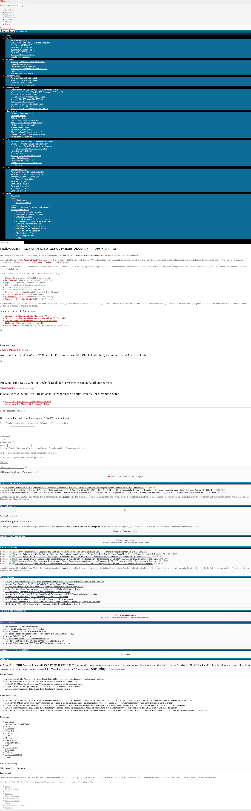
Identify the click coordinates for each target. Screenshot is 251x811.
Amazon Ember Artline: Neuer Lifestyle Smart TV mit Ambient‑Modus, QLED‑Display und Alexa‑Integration (51, 594)
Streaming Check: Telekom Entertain (26, 155)
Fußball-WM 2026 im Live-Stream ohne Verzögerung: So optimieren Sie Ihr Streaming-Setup (59, 393)
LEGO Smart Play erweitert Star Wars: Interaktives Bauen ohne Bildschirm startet (39, 599)
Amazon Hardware (19, 40)
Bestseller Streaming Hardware (29, 224)
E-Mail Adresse (7, 442)
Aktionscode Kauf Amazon (71, 255)
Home (8, 36)
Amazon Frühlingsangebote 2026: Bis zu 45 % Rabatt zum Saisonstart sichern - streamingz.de (44, 708)
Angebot (98, 665)
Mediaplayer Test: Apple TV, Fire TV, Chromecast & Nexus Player (38, 92)
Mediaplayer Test (12, 801)
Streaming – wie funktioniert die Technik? (28, 61)
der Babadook (27, 262)
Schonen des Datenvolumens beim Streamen (29, 68)
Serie (73, 669)
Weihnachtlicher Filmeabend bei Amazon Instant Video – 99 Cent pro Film (36, 318)
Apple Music (111, 665)
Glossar (19, 238)
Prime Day (32, 669)
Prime (24, 669)
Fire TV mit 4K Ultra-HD (21, 45)
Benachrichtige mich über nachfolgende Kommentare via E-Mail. (30, 453)
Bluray (142, 664)
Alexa (5, 665)
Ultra (111, 669)
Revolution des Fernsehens (22, 73)
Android (92, 665)
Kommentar (5, 436)
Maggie (17, 262)
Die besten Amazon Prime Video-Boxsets (28, 134)
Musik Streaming (12, 743)
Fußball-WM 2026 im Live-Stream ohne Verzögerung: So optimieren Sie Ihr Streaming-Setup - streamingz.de (50, 703)
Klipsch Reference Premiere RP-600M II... (196, 490)
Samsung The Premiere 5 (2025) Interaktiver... (125, 488)
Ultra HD (118, 669)
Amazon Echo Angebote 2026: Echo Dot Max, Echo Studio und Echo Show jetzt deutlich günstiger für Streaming (52, 601)
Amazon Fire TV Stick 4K (22, 47)
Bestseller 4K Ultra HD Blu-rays (29, 214)
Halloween (116, 255)
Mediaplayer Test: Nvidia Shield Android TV (29, 108)
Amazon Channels (18, 115)
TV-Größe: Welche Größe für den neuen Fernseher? (32, 141)
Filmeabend (106, 255)
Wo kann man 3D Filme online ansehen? (22, 627)
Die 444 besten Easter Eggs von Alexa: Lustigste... (137, 561)
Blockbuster (134, 665)
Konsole (8, 738)
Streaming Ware (12, 87)
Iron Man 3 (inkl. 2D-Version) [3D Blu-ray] (29, 404)
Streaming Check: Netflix (21, 83)
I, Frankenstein (49, 262)
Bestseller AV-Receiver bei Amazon (30, 226)
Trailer (8, 757)
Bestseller (9, 12)
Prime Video (51, 669)
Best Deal (9, 10)
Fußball (14, 205)
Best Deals (15, 195)
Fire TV (8, 38)
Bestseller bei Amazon (20, 209)
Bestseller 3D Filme (24, 217)
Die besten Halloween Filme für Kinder (28, 402)
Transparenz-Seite (66, 497)
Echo (7, 167)
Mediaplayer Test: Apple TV (22, 101)
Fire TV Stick (209, 665)
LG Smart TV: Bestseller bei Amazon (31, 148)
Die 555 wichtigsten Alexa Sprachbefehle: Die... (138, 559)
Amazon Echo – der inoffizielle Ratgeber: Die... (147, 554)
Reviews (67, 669)
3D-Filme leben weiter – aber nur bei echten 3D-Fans (27, 638)
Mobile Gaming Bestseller (27, 233)
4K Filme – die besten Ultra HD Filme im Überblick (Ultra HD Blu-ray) (35, 641)
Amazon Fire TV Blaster (21, 52)
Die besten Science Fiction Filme (24, 125)
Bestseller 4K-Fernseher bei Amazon (31, 228)
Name (3, 439)
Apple (104, 665)
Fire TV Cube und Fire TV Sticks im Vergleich (30, 43)
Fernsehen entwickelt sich (21, 151)
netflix (8, 745)
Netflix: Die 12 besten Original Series (26, 123)
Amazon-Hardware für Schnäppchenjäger (28, 172)
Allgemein (43, 255)
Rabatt (60, 669)
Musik (13, 198)
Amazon (15, 664)
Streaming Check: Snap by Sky (24, 85)
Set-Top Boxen (11, 747)
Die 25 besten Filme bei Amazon (24, 120)
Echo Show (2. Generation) (22, 179)
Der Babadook (11, 280)
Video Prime (10, 17)
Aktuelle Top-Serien (19, 118)
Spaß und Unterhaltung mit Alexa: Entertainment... (132, 563)
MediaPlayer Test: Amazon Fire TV (25, 94)
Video (123, 669)
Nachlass (12, 669)
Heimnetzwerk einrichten (21, 64)
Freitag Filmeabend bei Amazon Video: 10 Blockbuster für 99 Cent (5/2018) (36, 325)
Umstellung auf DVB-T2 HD (23, 160)
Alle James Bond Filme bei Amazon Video (28, 132)
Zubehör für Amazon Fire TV (23, 50)
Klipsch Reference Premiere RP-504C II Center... (197, 492)
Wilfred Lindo (21, 255)
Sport (82, 669)
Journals (8, 19)
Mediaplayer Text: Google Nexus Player (27, 106)
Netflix (18, 669)
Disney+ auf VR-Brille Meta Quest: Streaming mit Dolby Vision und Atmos (36, 596)
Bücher (8, 24)
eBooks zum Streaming (20, 57)
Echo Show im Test (19, 188)
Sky (79, 669)
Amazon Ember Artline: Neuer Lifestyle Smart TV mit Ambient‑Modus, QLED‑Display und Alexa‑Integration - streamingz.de (57, 710)
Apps (7, 726)
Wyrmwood (65, 262)
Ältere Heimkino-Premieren (22, 137)
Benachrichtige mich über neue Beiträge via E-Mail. (24, 457)
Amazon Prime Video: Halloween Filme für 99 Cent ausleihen (31, 320)
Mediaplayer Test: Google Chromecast (26, 104)
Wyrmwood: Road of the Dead (18, 299)
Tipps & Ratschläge (13, 754)
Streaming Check (12, 76)
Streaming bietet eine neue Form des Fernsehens (25, 629)
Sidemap (8, 808)
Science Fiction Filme (20, 127)
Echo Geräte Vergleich (20, 184)
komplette (227, 665)
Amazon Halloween (92, 255)
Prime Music (41, 669)
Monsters (38, 262)
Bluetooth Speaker (23, 202)
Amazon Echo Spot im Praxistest (19, 636)
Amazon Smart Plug (19, 181)
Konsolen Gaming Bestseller (28, 231)
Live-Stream (10, 740)
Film (189, 664)
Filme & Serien (11, 111)
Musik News (21, 200)
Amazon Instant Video (33, 260)
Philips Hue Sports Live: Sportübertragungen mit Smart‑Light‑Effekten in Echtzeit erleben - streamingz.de (49, 705)
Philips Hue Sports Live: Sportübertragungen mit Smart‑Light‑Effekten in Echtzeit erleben (42, 589)
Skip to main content (8, 1)
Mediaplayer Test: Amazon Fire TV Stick (28, 97)
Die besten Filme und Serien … (24, 113)
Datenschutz (83, 782)
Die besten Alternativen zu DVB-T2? (26, 162)
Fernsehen (9, 139)
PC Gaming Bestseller (25, 235)
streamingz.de (21, 31)
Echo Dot (165, 665)
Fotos (7, 736)
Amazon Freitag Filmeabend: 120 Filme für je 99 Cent (27, 316)
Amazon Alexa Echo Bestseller (29, 212)
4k (1, 665)
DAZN (149, 665)
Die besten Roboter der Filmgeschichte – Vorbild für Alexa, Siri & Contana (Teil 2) (39, 634)
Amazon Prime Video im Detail (24, 78)
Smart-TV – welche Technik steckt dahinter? (29, 144)
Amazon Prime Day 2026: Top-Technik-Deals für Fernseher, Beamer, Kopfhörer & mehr (56, 382)
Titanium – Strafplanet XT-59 (17, 294)
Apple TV (118, 665)
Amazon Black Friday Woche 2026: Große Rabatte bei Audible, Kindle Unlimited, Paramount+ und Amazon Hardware (75, 355)
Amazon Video (82, 665)
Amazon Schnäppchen (20, 186)
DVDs (153, 665)
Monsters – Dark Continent (16, 292)
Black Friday (126, 665)
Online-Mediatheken (19, 158)
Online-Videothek (18, 71)
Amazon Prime (30, 664)
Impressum (71, 782)
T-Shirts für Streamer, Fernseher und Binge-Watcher (32, 207)
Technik (8, 752)
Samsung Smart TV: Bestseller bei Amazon (34, 146)
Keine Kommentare (129, 255)
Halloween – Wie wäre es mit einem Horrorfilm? (25, 323)
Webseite (3, 445)
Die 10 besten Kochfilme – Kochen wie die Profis (26, 631)
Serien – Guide (17, 153)
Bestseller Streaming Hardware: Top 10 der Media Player (34, 90)
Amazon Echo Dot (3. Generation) (25, 177)
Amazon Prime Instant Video (56, 664)
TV (107, 669)
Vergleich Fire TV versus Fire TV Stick (27, 99)
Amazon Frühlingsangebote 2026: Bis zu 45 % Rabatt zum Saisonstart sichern (37, 591)
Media (8, 193)
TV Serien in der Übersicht (22, 130)
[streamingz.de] (7, 28)
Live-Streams (16, 165)
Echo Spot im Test (18, 191)
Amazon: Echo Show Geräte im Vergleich (28, 174)
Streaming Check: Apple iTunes (24, 80)
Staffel (87, 669)
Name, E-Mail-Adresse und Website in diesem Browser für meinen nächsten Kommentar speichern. (44, 448)
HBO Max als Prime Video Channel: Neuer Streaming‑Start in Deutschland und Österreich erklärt (45, 604)
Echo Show (172, 665)
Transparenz (94, 782)
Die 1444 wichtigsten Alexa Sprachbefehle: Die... (116, 552)
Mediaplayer (234, 665)
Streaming (9, 15)
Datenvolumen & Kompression (23, 66)
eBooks (8, 22)
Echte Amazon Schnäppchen (23, 54)
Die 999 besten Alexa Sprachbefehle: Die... (133, 556)
